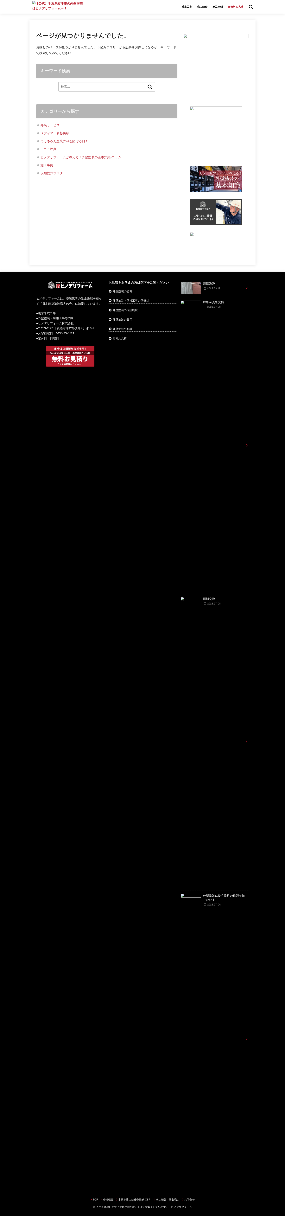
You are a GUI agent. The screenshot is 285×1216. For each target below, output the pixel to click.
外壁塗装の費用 (122, 319)
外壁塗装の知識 (122, 328)
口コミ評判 (48, 149)
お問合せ (189, 1199)
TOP (95, 1199)
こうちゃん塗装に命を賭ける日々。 (66, 141)
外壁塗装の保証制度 (125, 310)
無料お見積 (120, 338)
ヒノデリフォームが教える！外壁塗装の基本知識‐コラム (81, 157)
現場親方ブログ (52, 173)
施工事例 (217, 6)
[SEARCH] (251, 7)
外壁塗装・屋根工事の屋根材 (130, 300)
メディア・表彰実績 (55, 133)
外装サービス (50, 125)
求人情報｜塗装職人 (167, 1199)
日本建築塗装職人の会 (57, 303)
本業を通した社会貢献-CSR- (134, 1199)
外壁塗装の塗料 (122, 291)
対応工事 (187, 6)
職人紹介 (202, 6)
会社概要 (108, 1199)
